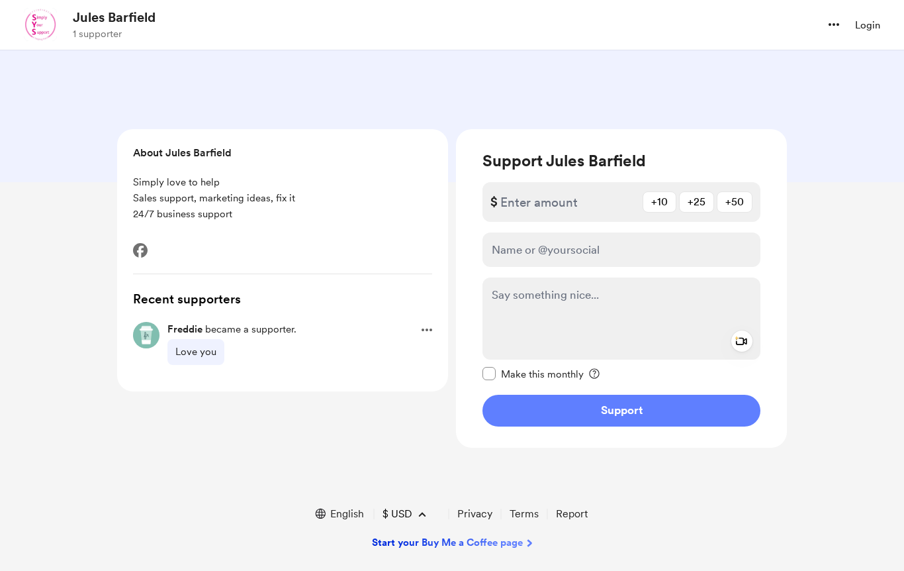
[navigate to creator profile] (40, 24)
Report (572, 513)
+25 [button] (696, 201)
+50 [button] (734, 201)
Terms (524, 513)
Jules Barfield (114, 17)
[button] (833, 24)
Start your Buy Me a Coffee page (447, 542)
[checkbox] (533, 373)
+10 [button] (659, 201)
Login (867, 25)
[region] (621, 288)
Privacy (474, 513)
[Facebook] (140, 250)
